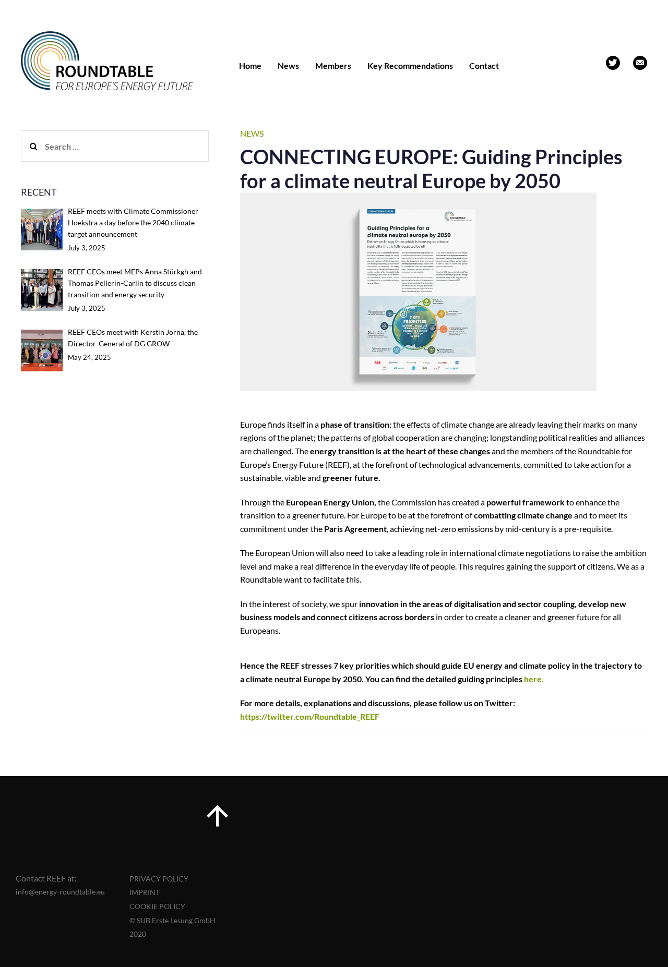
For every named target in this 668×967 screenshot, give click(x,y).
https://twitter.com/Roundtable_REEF (309, 716)
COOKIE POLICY (157, 906)
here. (534, 679)
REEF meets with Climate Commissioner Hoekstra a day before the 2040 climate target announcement (133, 222)
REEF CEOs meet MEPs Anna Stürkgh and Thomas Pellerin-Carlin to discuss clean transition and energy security (135, 283)
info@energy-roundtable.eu (60, 891)
